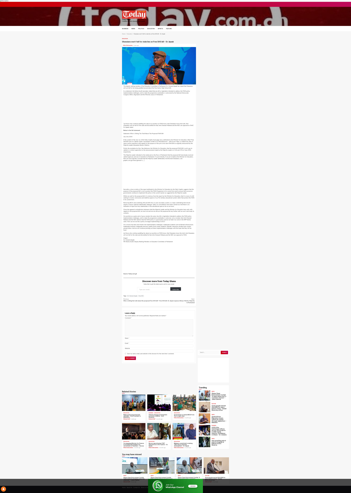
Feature (169, 28)
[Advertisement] (159, 110)
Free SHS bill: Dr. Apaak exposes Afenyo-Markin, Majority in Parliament (177, 300)
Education (151, 28)
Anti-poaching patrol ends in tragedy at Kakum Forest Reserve (204, 430)
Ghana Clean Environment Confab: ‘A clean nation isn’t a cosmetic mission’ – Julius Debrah (189, 465)
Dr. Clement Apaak (132, 296)
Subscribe (175, 289)
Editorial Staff (126, 419)
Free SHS (141, 296)
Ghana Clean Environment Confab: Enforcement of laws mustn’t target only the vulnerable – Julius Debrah (162, 465)
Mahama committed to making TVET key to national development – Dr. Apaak (184, 431)
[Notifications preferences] (3, 489)
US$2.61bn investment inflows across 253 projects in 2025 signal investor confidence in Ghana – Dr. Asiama (204, 418)
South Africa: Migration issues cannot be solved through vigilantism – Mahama (204, 407)
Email (127, 343)
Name (127, 338)
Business (125, 28)
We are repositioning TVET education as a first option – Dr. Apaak (159, 431)
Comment (128, 318)
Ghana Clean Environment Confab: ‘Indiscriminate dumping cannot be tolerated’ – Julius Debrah (204, 442)
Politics (141, 28)
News (133, 28)
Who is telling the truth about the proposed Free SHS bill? (140, 300)
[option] (213, 396)
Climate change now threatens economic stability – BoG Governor (159, 402)
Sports (160, 28)
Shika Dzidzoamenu (128, 45)
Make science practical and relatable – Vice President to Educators (133, 402)
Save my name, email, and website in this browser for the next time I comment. (150, 353)
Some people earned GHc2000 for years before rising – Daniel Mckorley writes (204, 395)
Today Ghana (126, 19)
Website (127, 348)
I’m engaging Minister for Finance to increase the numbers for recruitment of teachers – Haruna (133, 431)
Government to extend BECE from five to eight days (184, 402)
